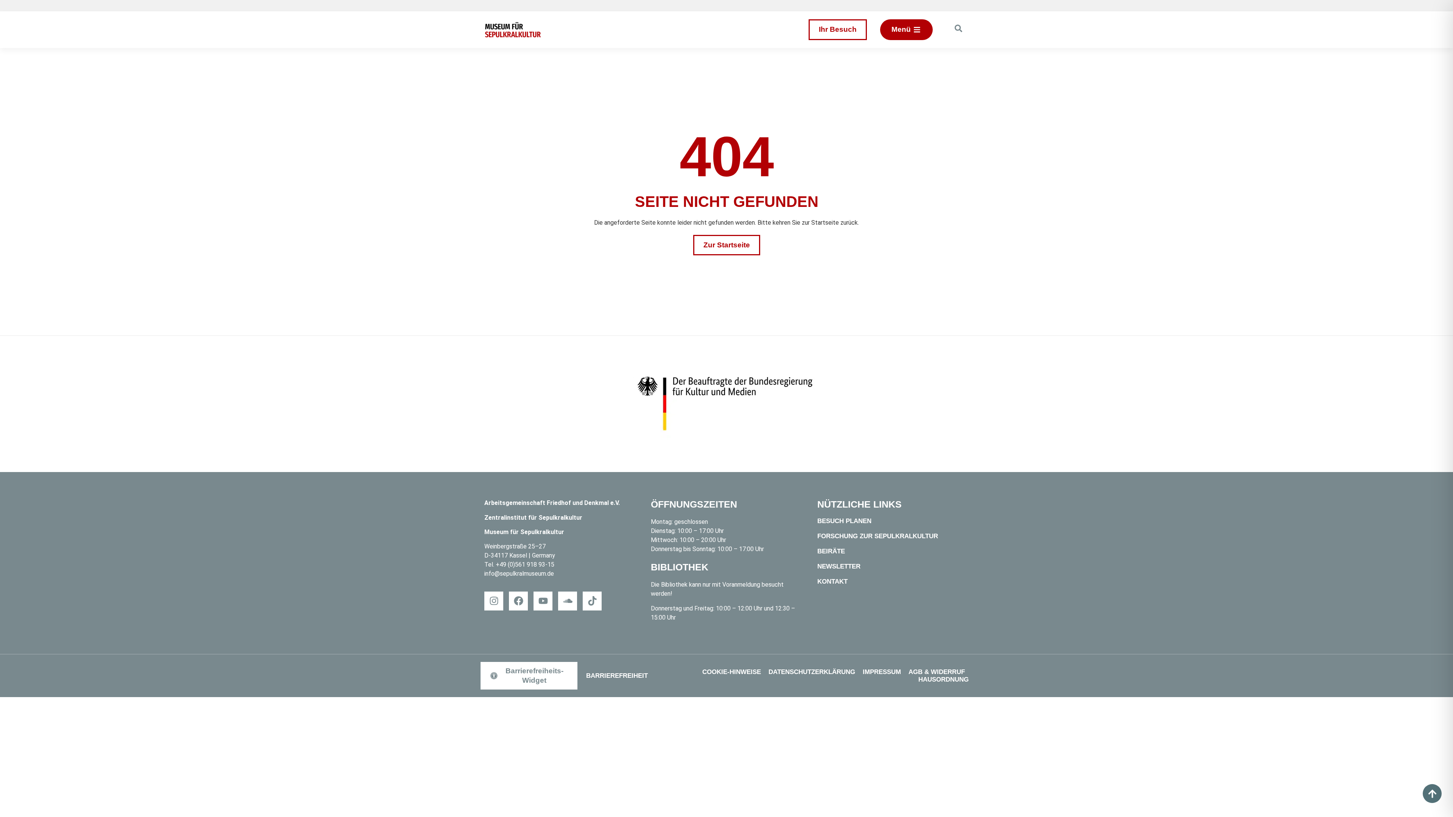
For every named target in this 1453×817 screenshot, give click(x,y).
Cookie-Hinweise (731, 672)
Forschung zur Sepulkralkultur (877, 536)
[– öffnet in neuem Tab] (726, 404)
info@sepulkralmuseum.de (519, 573)
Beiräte (831, 551)
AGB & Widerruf (937, 672)
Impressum (882, 672)
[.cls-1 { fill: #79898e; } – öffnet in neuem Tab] (592, 601)
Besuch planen (844, 521)
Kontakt (832, 581)
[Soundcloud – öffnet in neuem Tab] (567, 601)
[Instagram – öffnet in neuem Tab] (493, 601)
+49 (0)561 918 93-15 (525, 564)
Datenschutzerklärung (812, 672)
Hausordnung (943, 679)
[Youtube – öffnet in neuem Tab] (543, 601)
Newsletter (838, 566)
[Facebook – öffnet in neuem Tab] (518, 601)
